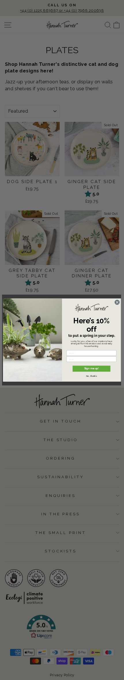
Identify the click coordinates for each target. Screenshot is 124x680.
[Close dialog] (117, 302)
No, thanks (91, 376)
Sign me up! (91, 368)
